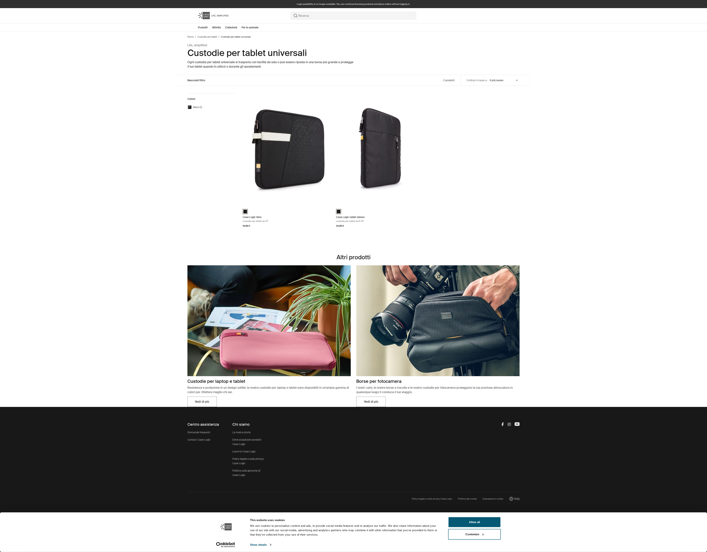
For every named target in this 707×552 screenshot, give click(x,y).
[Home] (244, 15)
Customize (472, 534)
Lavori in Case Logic (244, 451)
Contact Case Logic (199, 439)
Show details (258, 544)
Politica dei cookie (467, 498)
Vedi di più (206, 403)
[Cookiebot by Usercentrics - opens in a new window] (226, 545)
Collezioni (231, 27)
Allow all (474, 522)
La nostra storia (241, 432)
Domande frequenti (198, 432)
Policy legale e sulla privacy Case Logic (432, 498)
